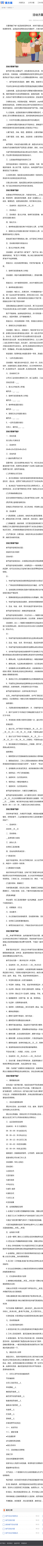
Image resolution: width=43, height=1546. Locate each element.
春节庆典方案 (10, 1520)
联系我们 (10, 1543)
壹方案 (3, 7)
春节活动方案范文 (11, 1516)
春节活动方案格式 (11, 1533)
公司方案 (31, 3)
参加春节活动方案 (11, 1524)
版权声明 (17, 1543)
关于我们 (2, 1543)
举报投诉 (24, 1543)
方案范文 (22, 3)
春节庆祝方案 (10, 1529)
